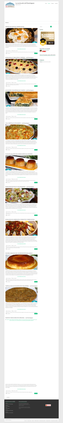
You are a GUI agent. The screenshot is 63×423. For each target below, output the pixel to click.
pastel (16, 117)
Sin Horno (17, 84)
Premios (52, 3)
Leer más (36, 53)
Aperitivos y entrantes (10, 117)
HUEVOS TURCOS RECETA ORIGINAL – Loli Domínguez (19, 317)
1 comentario (8, 53)
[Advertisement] (31, 14)
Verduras (34, 117)
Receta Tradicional (30, 180)
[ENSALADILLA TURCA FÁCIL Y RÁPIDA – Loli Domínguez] (21, 59)
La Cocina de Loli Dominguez (9, 410)
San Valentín (15, 280)
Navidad (27, 180)
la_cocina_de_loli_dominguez (9, 412)
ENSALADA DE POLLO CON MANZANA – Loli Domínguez (19, 186)
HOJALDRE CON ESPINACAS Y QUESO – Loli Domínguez (19, 90)
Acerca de (25, 420)
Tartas (24, 181)
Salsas (8, 84)
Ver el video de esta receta (21, 80)
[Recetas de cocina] (48, 404)
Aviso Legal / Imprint (48, 420)
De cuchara (11, 180)
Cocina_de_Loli (7, 408)
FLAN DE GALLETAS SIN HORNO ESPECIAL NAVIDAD (18, 154)
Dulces (14, 180)
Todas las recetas (29, 420)
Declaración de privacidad (42, 420)
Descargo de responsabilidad (54, 420)
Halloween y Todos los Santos (19, 180)
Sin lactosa (15, 247)
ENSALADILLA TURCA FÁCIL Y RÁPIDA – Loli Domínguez (19, 57)
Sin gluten (9, 247)
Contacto (56, 3)
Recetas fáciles (19, 117)
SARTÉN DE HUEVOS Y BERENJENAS (14, 26)
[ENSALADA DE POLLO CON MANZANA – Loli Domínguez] (21, 188)
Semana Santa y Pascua (13, 84)
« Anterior (8, 397)
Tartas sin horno (27, 181)
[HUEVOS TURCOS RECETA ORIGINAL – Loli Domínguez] (21, 319)
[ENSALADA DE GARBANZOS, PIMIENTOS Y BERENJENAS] (21, 221)
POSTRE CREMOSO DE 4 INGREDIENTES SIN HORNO (19, 253)
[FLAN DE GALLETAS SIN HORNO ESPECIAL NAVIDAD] (21, 155)
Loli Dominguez (9, 50)
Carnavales (8, 180)
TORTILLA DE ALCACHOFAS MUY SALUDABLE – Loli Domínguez (21, 286)
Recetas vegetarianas (24, 117)
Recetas (49, 3)
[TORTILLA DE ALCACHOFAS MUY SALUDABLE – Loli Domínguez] (21, 287)
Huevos (14, 117)
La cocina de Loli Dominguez (24, 3)
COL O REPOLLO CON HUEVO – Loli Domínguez (17, 123)
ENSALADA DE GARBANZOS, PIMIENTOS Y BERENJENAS (19, 219)
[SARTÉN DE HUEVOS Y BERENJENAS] (21, 28)
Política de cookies (37, 420)
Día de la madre (12, 279)
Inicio (46, 3)
